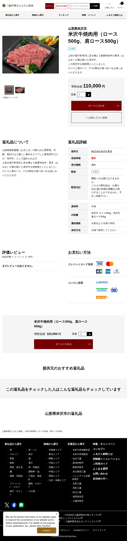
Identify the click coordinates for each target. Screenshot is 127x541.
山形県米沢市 (77, 28)
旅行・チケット (16, 493)
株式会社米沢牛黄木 (101, 151)
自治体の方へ (100, 478)
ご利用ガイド (100, 463)
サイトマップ (99, 530)
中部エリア (53, 463)
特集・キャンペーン (104, 444)
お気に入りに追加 (97, 117)
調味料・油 (33, 471)
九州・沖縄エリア (57, 480)
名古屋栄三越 (79, 471)
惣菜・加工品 (16, 467)
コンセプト (99, 449)
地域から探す (38, 15)
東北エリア (53, 454)
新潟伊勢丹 (77, 463)
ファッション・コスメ (15, 485)
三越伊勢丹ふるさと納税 (12, 431)
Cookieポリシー (81, 530)
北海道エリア (55, 450)
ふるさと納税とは (103, 454)
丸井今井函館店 (80, 454)
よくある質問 (100, 468)
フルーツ (13, 454)
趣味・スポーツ (35, 485)
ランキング (64, 15)
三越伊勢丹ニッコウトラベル (66, 518)
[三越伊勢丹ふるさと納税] (17, 6)
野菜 (11, 458)
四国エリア (53, 476)
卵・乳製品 (33, 467)
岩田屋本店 (77, 496)
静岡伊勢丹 (77, 467)
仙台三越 (76, 458)
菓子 (30, 463)
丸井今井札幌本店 (81, 450)
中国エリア (53, 471)
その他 (31, 491)
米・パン (32, 450)
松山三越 (76, 492)
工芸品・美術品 (35, 477)
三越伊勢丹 (77, 501)
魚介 (30, 454)
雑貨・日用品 (16, 476)
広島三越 (76, 483)
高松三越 (76, 488)
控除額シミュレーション (106, 459)
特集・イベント (89, 15)
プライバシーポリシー (59, 530)
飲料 (11, 463)
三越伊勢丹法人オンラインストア (82, 521)
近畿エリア (53, 467)
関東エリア (53, 458)
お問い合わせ (100, 473)
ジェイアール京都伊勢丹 (81, 477)
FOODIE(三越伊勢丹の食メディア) (82, 515)
